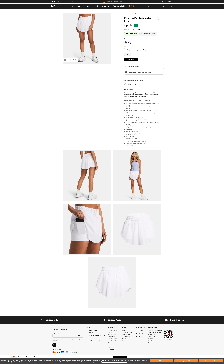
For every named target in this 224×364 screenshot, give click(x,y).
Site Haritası (111, 345)
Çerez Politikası (126, 336)
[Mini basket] (171, 6)
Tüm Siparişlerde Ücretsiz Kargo (114, 1)
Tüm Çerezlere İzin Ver (211, 361)
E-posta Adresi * (58, 333)
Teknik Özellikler (144, 100)
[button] (126, 42)
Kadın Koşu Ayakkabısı (153, 345)
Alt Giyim (137, 13)
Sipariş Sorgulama (112, 330)
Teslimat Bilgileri (112, 334)
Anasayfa (127, 13)
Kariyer (124, 338)
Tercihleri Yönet (161, 361)
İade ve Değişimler (112, 338)
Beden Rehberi (111, 342)
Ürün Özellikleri (129, 100)
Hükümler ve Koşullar (70, 339)
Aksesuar (105, 6)
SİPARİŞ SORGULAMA (70, 1)
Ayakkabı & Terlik (119, 6)
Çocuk (96, 6)
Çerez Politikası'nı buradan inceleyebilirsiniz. (114, 362)
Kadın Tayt (150, 338)
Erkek (79, 6)
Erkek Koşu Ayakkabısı (153, 342)
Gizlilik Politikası (61, 339)
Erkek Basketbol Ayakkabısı (155, 330)
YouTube (141, 339)
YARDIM (53, 1)
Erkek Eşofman (151, 334)
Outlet (71, 6)
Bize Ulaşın (111, 332)
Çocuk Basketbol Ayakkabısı (155, 332)
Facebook (141, 333)
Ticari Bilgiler (125, 330)
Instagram (141, 330)
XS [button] (127, 49)
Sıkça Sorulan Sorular (113, 340)
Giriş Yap (170, 1)
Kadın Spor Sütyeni (152, 336)
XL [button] (127, 54)
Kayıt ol (164, 1)
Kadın (87, 6)
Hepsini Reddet (186, 361)
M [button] (143, 49)
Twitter (140, 336)
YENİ (132, 6)
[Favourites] (167, 6)
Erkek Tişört (151, 340)
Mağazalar (110, 347)
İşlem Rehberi (111, 336)
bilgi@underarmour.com (95, 340)
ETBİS (123, 340)
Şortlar (143, 13)
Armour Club (111, 349)
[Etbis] (168, 335)
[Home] (53, 6)
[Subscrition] (54, 345)
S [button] (135, 49)
